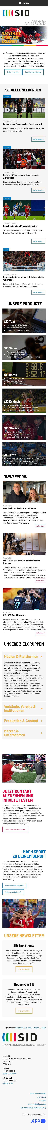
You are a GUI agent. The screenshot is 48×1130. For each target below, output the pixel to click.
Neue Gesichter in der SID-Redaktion (19, 508)
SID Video (10, 348)
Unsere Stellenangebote (14, 885)
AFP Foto (10, 455)
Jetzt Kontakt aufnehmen (15, 829)
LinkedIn (35, 1027)
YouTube (27, 1027)
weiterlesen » (38, 139)
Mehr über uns (12, 72)
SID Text (9, 321)
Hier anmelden (24, 969)
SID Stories (11, 428)
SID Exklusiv (12, 401)
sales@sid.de (7, 1083)
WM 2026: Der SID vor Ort (14, 615)
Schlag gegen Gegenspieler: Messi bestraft (22, 124)
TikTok (43, 1027)
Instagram (19, 1027)
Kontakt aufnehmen (33, 72)
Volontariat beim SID (13, 892)
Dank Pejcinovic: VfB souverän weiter (20, 226)
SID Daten (10, 375)
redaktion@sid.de (9, 1073)
